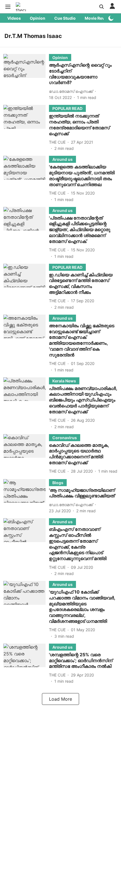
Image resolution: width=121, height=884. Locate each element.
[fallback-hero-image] (26, 77)
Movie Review (98, 18)
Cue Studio (65, 18)
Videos (14, 18)
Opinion (37, 18)
